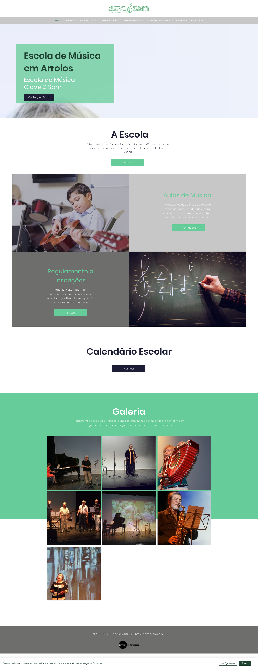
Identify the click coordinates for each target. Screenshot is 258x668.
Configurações (228, 663)
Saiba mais (98, 663)
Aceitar (245, 663)
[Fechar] (254, 663)
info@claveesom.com (149, 634)
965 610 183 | (127, 634)
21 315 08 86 (102, 634)
